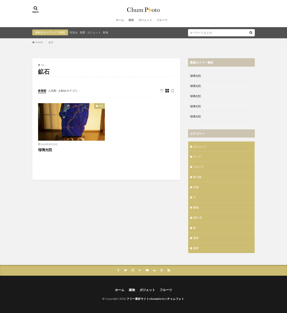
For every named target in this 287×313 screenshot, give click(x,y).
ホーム (120, 19)
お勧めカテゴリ (68, 90)
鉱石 (51, 42)
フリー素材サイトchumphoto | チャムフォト (155, 298)
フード (197, 156)
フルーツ (162, 19)
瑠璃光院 (45, 150)
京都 (101, 106)
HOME (39, 42)
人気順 (52, 90)
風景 (82, 32)
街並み (74, 32)
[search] (251, 32)
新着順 (42, 90)
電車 (196, 238)
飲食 (105, 32)
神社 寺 (197, 217)
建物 (131, 19)
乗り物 (197, 177)
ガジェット (145, 19)
